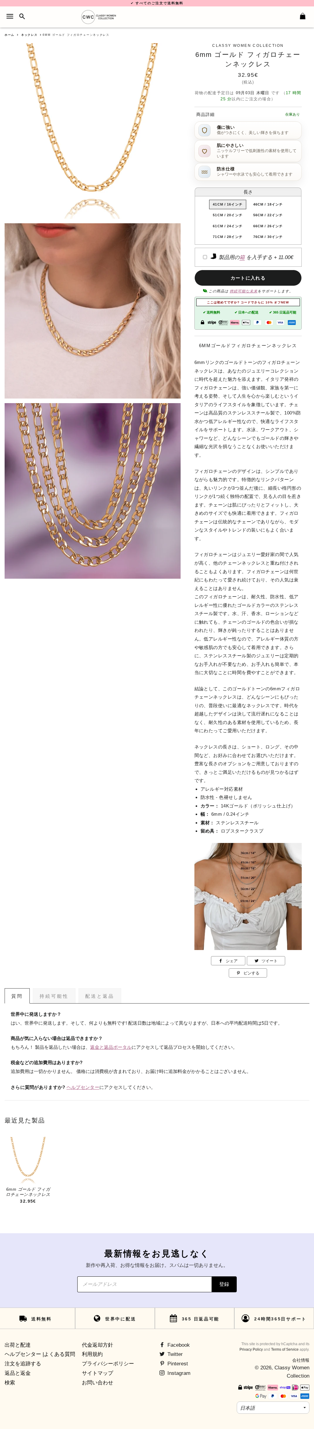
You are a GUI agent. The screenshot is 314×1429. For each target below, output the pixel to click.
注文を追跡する (23, 1364)
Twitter (174, 1354)
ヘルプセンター (83, 1087)
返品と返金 (18, 1373)
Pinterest (177, 1364)
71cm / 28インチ (227, 237)
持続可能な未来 (244, 291)
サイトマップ (97, 1373)
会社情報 (300, 1360)
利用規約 (92, 1354)
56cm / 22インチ (268, 215)
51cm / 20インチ (227, 215)
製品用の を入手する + (255, 257)
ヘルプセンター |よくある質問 (40, 1354)
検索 (10, 1383)
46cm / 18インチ (268, 204)
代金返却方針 (97, 1345)
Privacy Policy (251, 1349)
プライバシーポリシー (108, 1364)
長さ (248, 192)
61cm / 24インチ (227, 226)
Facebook (178, 1345)
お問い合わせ (97, 1383)
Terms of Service (285, 1349)
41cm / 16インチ (227, 204)
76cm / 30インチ (268, 237)
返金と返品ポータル (111, 1047)
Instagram (178, 1373)
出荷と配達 (18, 1345)
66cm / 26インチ (268, 226)
